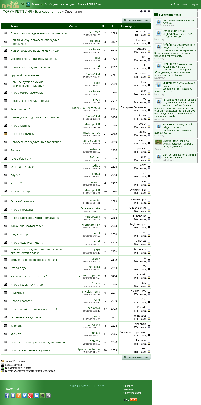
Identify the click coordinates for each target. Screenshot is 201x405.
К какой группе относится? (29, 276)
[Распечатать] (48, 395)
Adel (97, 233)
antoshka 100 (91, 132)
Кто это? (16, 183)
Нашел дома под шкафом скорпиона (35, 117)
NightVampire (91, 225)
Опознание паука (22, 167)
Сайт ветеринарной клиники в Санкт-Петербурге (179, 156)
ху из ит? (16, 325)
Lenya (96, 174)
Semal (157, 149)
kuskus (95, 333)
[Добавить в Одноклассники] (18, 395)
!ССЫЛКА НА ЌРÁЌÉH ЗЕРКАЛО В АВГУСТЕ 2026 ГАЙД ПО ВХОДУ (178, 34)
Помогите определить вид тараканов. (36, 142)
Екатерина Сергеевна (85, 108)
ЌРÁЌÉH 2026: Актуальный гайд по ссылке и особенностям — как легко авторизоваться (173, 128)
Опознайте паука (22, 201)
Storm (96, 283)
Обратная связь (132, 393)
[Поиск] (22, 3)
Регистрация (189, 4)
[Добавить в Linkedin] (36, 395)
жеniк (96, 258)
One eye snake (90, 208)
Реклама (128, 389)
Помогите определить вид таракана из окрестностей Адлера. (37, 251)
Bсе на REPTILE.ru (89, 4)
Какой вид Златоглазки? (27, 226)
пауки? (15, 175)
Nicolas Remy (91, 291)
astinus (95, 149)
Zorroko (95, 200)
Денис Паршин (89, 275)
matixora (94, 267)
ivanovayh (168, 25)
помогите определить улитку (30, 350)
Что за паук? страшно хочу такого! (34, 309)
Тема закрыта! (20, 109)
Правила (128, 386)
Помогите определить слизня (31, 67)
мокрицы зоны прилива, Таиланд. (34, 59)
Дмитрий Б (92, 124)
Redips (95, 165)
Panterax (94, 341)
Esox (97, 83)
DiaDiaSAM (92, 74)
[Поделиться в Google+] (30, 395)
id (98, 66)
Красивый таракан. (24, 191)
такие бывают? (21, 158)
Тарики (15, 150)
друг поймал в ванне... (26, 75)
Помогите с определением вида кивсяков (39, 33)
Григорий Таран (89, 349)
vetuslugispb (169, 160)
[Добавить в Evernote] (42, 395)
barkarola (93, 308)
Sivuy (96, 99)
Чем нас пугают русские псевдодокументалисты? (27, 84)
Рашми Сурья (91, 141)
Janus (96, 316)
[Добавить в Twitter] (24, 395)
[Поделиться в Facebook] (7, 395)
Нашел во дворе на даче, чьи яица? (35, 50)
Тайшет (95, 157)
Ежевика (94, 41)
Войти (175, 4)
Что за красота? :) (22, 301)
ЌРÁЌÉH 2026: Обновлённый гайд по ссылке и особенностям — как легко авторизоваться (174, 87)
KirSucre (94, 49)
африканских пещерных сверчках (34, 260)
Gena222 (94, 32)
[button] (136, 20)
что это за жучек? (22, 134)
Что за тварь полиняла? (27, 284)
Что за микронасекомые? (28, 92)
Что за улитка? (20, 125)
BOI (97, 57)
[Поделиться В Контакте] (13, 395)
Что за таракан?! (22, 209)
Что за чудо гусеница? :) (27, 242)
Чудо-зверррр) (20, 234)
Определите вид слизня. (27, 317)
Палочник (17, 293)
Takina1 (95, 182)
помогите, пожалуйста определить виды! (38, 342)
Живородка (92, 216)
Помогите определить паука (30, 101)
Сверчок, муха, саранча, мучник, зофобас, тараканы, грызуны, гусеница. (178, 144)
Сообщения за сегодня (60, 4)
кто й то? (16, 334)
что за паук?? (19, 268)
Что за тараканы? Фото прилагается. (35, 218)
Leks (97, 250)
